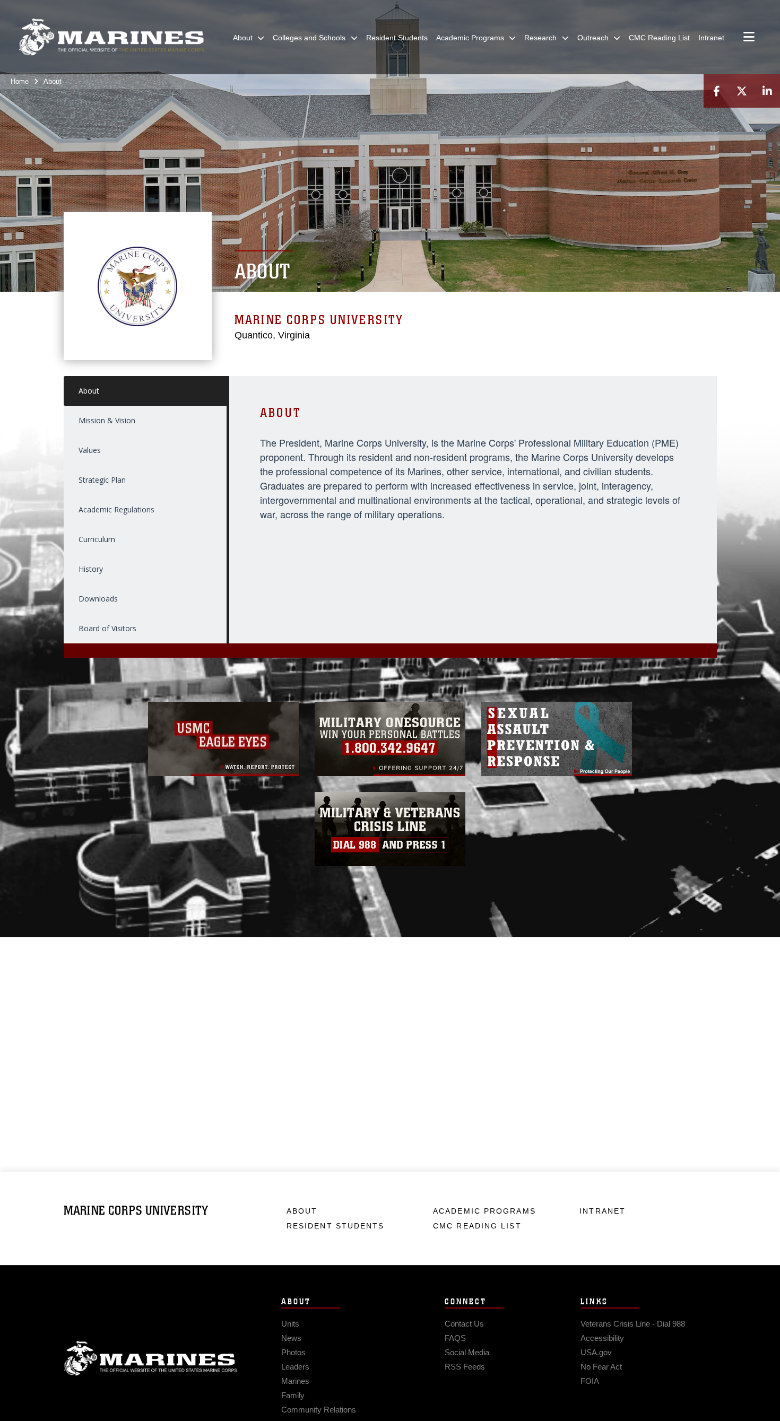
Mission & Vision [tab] (107, 420)
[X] (742, 91)
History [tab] (91, 569)
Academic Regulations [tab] (116, 509)
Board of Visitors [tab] (107, 628)
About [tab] (89, 391)
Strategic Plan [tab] (102, 480)
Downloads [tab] (98, 599)
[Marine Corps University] (111, 37)
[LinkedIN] (767, 91)
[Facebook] (716, 91)
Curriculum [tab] (97, 539)
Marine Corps (151, 1358)
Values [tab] (90, 450)
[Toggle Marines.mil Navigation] (748, 38)
